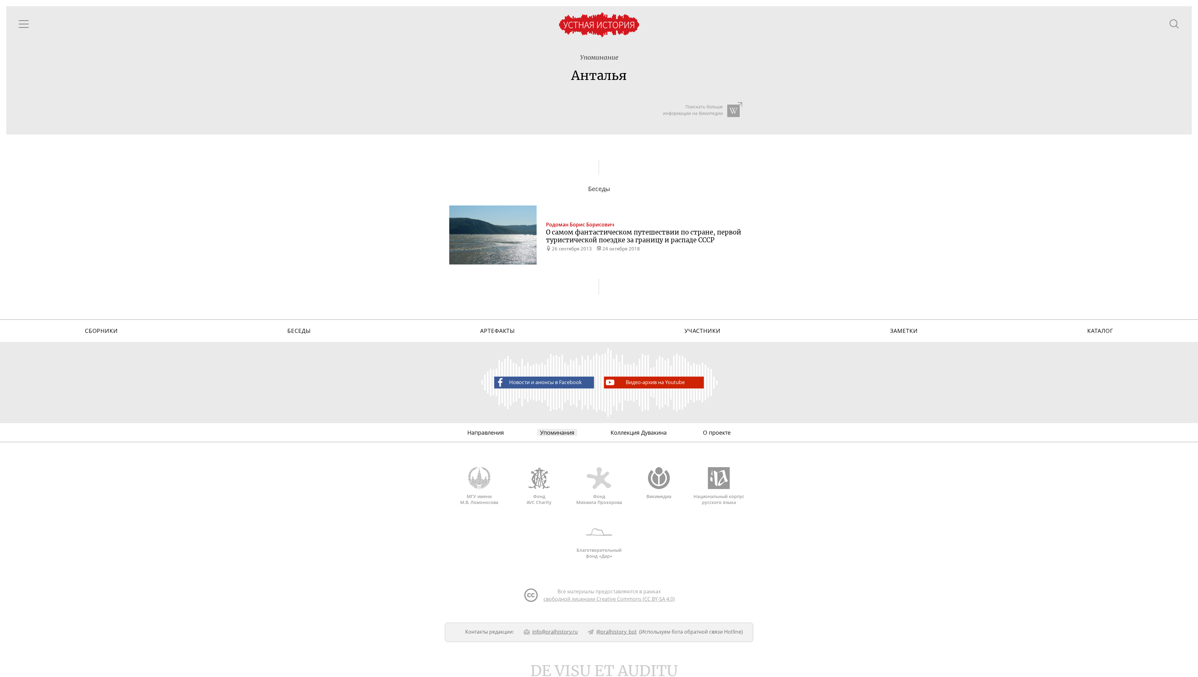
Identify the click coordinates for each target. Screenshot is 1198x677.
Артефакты (497, 330)
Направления (485, 432)
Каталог (1100, 330)
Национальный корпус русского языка (719, 499)
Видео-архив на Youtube (655, 382)
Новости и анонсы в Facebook (545, 382)
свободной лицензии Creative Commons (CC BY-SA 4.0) (609, 598)
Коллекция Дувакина (639, 432)
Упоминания (557, 432)
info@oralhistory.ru (555, 631)
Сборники (101, 330)
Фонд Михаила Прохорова (599, 499)
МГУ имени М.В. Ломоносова (479, 499)
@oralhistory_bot (616, 631)
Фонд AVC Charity (539, 499)
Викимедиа (658, 496)
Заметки (904, 330)
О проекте (717, 432)
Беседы (298, 330)
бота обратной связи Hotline (706, 631)
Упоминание (599, 57)
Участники (702, 330)
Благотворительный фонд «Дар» (599, 553)
